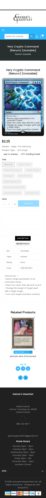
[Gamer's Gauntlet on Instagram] (23, 3)
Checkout (18, 7)
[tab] (23, 238)
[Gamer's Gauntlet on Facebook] (13, 3)
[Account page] (37, 36)
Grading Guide (33, 154)
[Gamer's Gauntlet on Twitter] (18, 3)
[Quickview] (18, 368)
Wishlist (29, 7)
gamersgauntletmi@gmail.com (23, 435)
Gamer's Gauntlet (23, 54)
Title (4, 159)
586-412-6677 (23, 424)
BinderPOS (23, 487)
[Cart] (42, 36)
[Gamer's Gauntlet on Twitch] (33, 3)
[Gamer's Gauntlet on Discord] (28, 3)
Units (4, 199)
